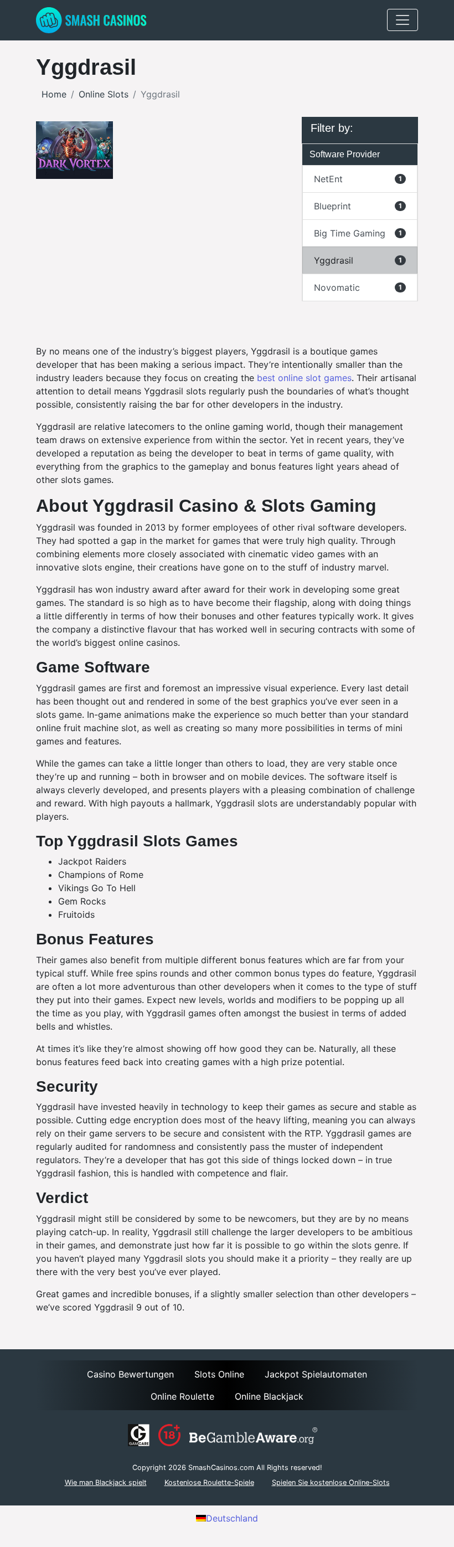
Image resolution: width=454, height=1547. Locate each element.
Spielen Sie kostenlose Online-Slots (331, 1482)
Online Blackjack (269, 1396)
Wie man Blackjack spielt (106, 1482)
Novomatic (358, 287)
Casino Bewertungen (130, 1374)
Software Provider (344, 154)
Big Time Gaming (358, 233)
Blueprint (358, 206)
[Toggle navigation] (402, 20)
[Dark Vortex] (74, 150)
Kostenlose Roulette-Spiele (209, 1482)
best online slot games (304, 377)
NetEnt (358, 178)
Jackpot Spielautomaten (316, 1374)
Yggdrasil (358, 260)
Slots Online (219, 1374)
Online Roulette (182, 1396)
